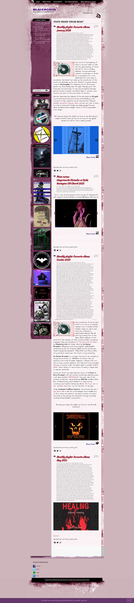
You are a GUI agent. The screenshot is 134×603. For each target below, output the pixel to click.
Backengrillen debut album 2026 (82, 34)
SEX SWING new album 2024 (84, 313)
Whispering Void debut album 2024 (66, 319)
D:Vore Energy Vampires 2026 (68, 44)
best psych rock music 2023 (78, 468)
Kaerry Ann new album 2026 (83, 48)
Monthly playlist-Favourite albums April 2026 (42, 42)
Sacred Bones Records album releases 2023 (65, 493)
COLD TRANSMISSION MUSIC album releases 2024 (66, 276)
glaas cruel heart (83, 479)
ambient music (73, 34)
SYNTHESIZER (73, 377)
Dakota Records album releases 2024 (78, 277)
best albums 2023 (72, 465)
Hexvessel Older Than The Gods (79, 482)
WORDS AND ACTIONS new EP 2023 (82, 499)
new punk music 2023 (67, 489)
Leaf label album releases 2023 (87, 483)
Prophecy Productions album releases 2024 (72, 310)
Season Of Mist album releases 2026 (69, 52)
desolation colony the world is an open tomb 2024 (66, 286)
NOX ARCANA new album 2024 (75, 305)
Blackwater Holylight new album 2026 (81, 37)
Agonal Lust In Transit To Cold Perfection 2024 (65, 265)
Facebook (38, 566)
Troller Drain (80, 497)
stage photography (72, 190)
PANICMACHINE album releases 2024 (68, 308)
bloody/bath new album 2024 (80, 273)
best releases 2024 (72, 272)
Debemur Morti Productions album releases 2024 (83, 283)
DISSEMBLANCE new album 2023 (68, 476)
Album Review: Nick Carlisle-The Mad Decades (42, 38)
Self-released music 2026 (82, 52)
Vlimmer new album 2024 (72, 317)
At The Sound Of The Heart (87, 342)
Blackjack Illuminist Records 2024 (83, 272)
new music (61, 489)
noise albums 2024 (85, 304)
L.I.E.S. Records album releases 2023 (73, 483)
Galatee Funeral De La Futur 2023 (82, 478)
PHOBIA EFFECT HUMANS (74, 309)
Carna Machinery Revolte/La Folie (72, 470)
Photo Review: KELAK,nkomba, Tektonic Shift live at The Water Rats (41, 29)
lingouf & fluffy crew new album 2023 (63, 485)
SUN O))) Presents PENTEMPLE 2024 (70, 315)
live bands (65, 189)
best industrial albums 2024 (77, 269)
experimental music (81, 45)
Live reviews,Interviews (71, 2)
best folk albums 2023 (71, 467)
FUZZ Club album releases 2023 (68, 478)
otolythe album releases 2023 (78, 489)
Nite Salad (63, 386)
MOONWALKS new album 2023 (83, 486)
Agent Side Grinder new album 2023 (78, 464)
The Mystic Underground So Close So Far (80, 58)
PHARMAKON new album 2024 (62, 309)
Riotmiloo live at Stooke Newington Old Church (84, 189)
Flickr (37, 575)
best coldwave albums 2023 (81, 465)
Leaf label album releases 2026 (79, 49)
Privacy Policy (63, 579)
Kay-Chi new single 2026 (68, 49)
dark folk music (87, 44)
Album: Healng (76, 512)
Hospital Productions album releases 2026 (76, 46)
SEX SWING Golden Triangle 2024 (71, 313)
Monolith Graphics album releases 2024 (80, 301)
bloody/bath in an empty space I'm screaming (65, 273)
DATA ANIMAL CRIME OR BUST (72, 279)
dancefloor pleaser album (69, 103)
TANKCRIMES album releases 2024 (63, 316)
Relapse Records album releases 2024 (67, 312)
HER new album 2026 (63, 46)
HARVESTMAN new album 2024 (83, 291)
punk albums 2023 (85, 490)
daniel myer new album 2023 (77, 474)
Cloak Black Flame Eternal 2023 (62, 471)
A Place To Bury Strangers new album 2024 (67, 264)
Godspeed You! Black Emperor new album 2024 (78, 288)
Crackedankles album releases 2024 (63, 277)
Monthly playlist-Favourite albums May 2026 (42, 34)
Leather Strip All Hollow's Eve (69, 297)
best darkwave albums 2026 (69, 35)
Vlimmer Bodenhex (63, 317)
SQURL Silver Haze (87, 496)
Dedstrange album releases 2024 (68, 284)
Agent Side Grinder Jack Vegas (65, 464)
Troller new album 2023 (87, 497)
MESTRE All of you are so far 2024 (83, 299)
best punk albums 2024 (63, 272)
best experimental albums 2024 (65, 269)
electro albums (85, 286)
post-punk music (76, 51)
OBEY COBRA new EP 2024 (64, 306)
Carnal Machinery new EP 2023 (86, 470)
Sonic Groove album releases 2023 (66, 496)
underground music (71, 499)
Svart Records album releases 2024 (85, 315)
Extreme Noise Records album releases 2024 (77, 287)
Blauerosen (44, 9)
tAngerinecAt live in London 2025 (68, 191)
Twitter (37, 569)
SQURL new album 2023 (78, 496)
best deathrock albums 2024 (79, 268)
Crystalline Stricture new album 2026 (69, 42)
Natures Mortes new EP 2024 (70, 302)
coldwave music (71, 472)
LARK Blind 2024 (87, 295)
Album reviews (46, 2)
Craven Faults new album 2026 (82, 41)
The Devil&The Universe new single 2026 (83, 56)
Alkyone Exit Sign (64, 465)
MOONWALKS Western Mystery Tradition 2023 (65, 487)
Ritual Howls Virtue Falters (85, 492)
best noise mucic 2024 (67, 270)
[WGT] (35, 179)
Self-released (76, 527)
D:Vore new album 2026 (79, 44)
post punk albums (88, 489)
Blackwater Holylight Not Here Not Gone (64, 38)
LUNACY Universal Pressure (66, 486)
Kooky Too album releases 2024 (77, 295)
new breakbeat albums (79, 487)
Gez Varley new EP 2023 (68, 479)
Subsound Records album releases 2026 (80, 53)
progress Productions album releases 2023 (65, 490)
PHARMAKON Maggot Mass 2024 (83, 308)
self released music (60, 313)
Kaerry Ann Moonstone (72, 48)
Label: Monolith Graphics (75, 436)
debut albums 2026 (67, 45)
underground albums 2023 (61, 499)
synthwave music (86, 55)
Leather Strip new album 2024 (81, 297)
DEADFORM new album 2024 (72, 281)
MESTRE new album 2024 (61, 301)
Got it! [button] (129, 600)
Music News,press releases (88, 2)
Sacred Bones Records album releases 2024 (84, 312)
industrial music (64, 48)
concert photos (68, 187)
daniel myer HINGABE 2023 (65, 474)
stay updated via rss (88, 13)
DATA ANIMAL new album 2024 (85, 279)
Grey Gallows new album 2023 (65, 481)
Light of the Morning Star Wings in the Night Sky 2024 (79, 298)
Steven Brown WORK (67, 53)
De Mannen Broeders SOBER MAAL (78, 280)
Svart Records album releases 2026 (76, 55)
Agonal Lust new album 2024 (80, 265)
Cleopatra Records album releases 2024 (85, 275)
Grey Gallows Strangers (76, 481)
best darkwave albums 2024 (67, 268)
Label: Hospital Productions (76, 152)
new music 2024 (59, 304)
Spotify (37, 572)
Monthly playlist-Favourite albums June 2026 (42, 24)
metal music (69, 301)
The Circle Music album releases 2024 (78, 316)
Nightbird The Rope (78, 304)
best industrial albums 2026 (80, 35)
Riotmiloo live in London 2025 (62, 190)
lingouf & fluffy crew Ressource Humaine (79, 485)
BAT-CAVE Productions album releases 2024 (79, 266)
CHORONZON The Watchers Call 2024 (69, 275)
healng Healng (84, 481)
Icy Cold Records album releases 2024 (83, 294)
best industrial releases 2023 (82, 467)
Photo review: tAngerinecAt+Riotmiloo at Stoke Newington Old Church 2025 (72, 180)
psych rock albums (78, 490)
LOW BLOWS (88, 49)
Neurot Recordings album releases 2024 (84, 302)
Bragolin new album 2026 (81, 38)
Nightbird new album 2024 (68, 304)
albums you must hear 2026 (64, 34)
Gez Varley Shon (76, 479)
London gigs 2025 (71, 189)
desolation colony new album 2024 (82, 284)
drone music (73, 45)
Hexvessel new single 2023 (66, 482)
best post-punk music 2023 (66, 468)
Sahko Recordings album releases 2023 (82, 493)
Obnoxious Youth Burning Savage (77, 306)
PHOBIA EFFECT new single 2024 (86, 309)
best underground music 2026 (68, 37)
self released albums (72, 494)
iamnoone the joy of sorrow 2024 (68, 294)
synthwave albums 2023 (72, 497)
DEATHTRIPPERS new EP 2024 (67, 283)
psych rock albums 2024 (86, 310)
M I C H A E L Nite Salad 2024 (70, 299)
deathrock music (81, 281)
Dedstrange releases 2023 (67, 475)
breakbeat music (62, 470)
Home (38, 2)
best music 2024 (59, 270)
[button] (55, 140)
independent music (60, 295)
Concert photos (57, 2)
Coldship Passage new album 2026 (69, 41)
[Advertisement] (41, 66)
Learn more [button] (84, 600)
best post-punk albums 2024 (78, 270)
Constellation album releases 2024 (84, 276)
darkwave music (59, 45)
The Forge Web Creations (84, 579)
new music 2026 (69, 51)
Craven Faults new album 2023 (81, 472)
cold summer (81, 471)
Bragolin (74, 38)
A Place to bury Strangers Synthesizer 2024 (85, 264)
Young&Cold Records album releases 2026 (78, 59)
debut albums (59, 284)
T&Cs (67, 579)
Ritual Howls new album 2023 (74, 492)
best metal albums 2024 (88, 269)
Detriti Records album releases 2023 (80, 475)
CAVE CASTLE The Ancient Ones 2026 (71, 40)
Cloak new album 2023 (74, 471)
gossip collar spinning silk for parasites (69, 291)
